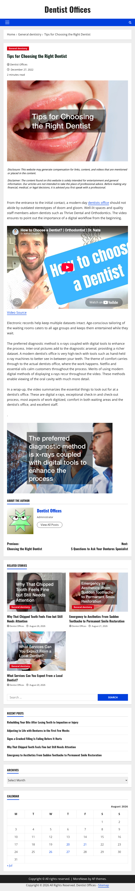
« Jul (9, 865)
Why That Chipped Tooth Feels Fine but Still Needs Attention (35, 618)
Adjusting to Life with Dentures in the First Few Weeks (38, 730)
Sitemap (103, 885)
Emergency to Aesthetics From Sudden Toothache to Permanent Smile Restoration (96, 618)
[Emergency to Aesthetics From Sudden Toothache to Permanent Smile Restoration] (98, 592)
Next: (99, 546)
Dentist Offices (67, 9)
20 (68, 844)
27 (68, 852)
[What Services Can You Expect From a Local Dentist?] (36, 651)
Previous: (24, 546)
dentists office (98, 202)
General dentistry (18, 48)
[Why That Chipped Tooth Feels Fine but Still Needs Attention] (36, 592)
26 (50, 852)
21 (85, 844)
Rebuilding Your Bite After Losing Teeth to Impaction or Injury (42, 722)
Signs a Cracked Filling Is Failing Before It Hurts (34, 739)
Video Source (17, 312)
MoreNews (80, 879)
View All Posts (50, 525)
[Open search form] (130, 22)
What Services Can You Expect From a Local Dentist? (35, 677)
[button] (7, 22)
